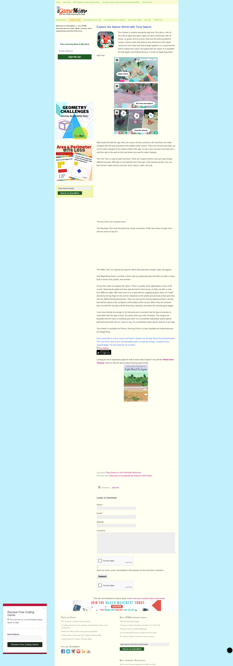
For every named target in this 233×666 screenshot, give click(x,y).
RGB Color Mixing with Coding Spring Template (79, 631)
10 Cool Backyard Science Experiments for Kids (138, 633)
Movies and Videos (134, 20)
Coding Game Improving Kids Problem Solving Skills (81, 635)
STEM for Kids (74, 20)
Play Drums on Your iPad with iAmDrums (123, 473)
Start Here (66, 2)
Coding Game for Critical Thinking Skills (76, 639)
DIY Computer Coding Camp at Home (86, 2)
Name (100, 505)
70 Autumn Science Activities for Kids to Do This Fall (140, 625)
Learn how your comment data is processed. (146, 598)
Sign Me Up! (74, 57)
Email (100, 513)
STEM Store (158, 20)
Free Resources (61, 20)
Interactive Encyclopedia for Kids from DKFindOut (130, 476)
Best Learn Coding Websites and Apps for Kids (138, 664)
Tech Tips (147, 20)
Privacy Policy (147, 2)
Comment (101, 531)
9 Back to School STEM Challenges (133, 629)
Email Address (13, 634)
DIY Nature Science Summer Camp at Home (137, 636)
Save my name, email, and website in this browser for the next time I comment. (130, 570)
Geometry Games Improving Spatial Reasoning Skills (120, 2)
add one (115, 488)
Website (100, 522)
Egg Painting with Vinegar (129, 621)
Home (58, 2)
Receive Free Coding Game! (25, 644)
